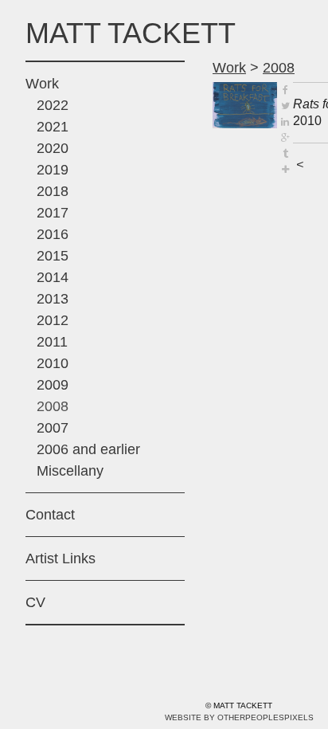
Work (42, 84)
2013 (52, 299)
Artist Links (60, 558)
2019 (52, 170)
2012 (52, 320)
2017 (52, 213)
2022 (52, 105)
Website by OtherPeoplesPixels (239, 717)
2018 (52, 191)
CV (35, 602)
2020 (52, 148)
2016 (52, 234)
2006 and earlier (88, 449)
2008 (52, 406)
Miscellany (70, 471)
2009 (52, 385)
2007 (52, 428)
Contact (50, 515)
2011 (52, 342)
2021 (52, 127)
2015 (52, 256)
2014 (52, 277)
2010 (52, 363)
